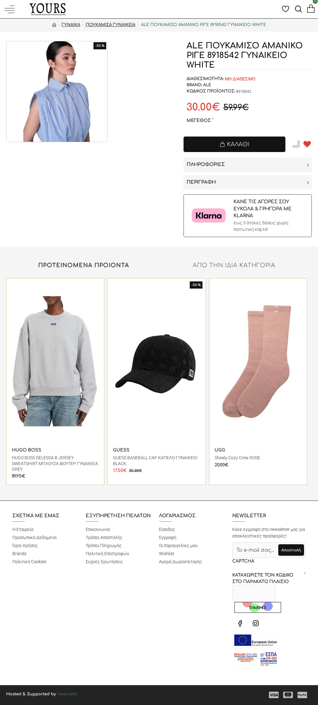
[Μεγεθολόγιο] (297, 144)
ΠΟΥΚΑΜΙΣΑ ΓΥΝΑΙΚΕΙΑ (110, 25)
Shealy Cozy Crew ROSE (237, 457)
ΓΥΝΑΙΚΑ (71, 25)
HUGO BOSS (26, 450)
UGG (220, 450)
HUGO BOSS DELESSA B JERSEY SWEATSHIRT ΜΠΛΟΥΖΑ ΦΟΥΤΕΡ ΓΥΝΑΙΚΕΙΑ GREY (55, 463)
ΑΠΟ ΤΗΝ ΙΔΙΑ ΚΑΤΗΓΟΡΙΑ (234, 265)
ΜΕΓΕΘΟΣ (199, 120)
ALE (207, 85)
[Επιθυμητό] (307, 144)
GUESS (121, 450)
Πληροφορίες (206, 164)
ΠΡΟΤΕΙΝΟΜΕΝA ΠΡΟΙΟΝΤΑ (83, 265)
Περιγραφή (201, 182)
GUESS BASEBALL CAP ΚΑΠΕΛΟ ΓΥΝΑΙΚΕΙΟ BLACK (155, 460)
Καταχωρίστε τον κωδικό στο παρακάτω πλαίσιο (262, 578)
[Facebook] (240, 623)
